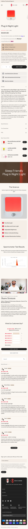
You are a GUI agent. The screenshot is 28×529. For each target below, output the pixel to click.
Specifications (4, 124)
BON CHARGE (7, 527)
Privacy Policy (19, 467)
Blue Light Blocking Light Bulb (14, 141)
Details (2, 86)
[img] (14, 371)
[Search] (23, 5)
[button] (2, 5)
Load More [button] (14, 447)
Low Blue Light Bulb (12, 148)
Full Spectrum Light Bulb (13, 154)
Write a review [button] (14, 349)
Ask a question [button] (14, 353)
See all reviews (7, 345)
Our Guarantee (4, 128)
